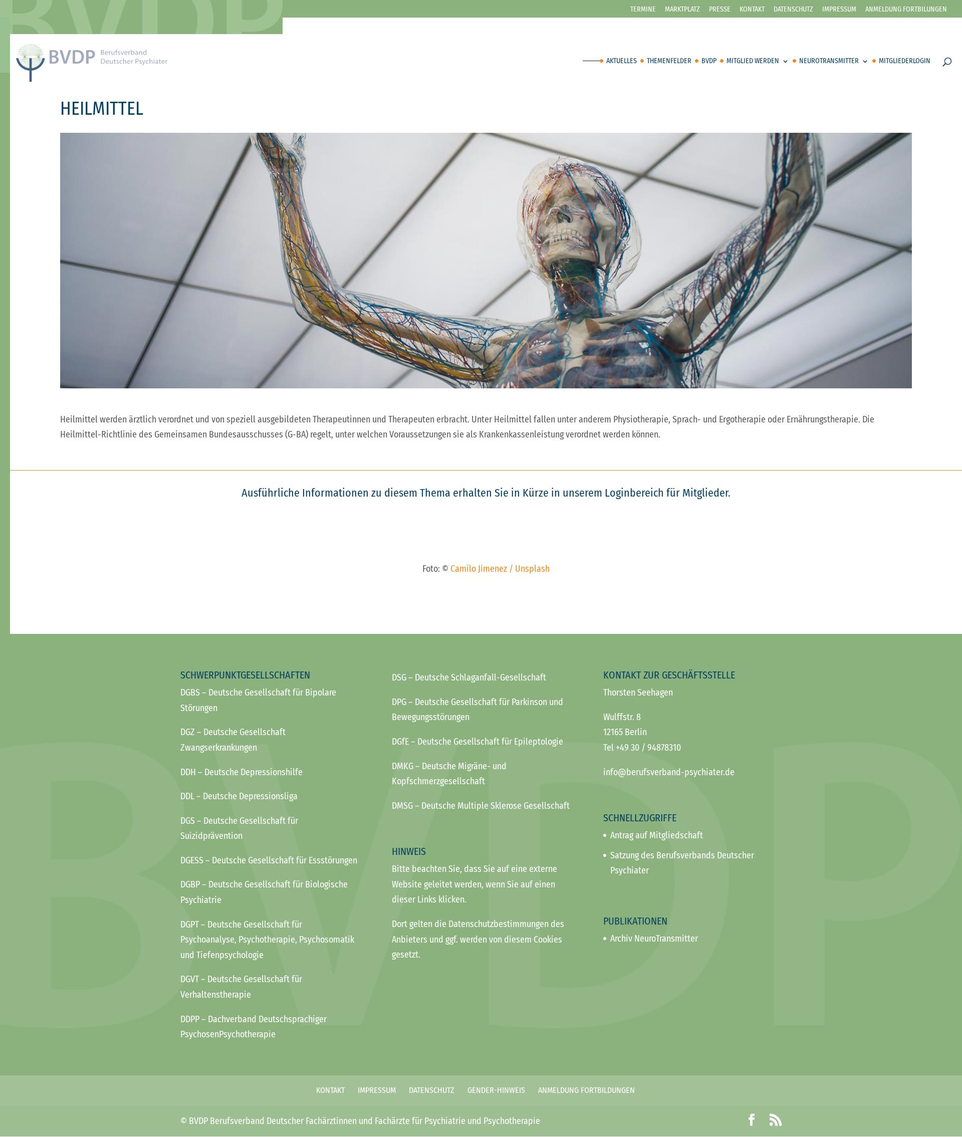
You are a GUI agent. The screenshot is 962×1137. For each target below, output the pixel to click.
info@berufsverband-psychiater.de (669, 772)
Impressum (839, 10)
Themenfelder (669, 61)
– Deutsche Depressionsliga (239, 796)
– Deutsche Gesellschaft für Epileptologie (477, 741)
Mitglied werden (753, 61)
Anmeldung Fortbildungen (586, 1090)
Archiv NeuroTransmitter (654, 938)
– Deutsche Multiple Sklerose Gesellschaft (481, 805)
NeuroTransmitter (829, 61)
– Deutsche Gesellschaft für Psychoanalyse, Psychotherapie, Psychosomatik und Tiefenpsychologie (267, 940)
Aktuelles (621, 61)
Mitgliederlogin (904, 61)
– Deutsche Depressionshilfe (241, 772)
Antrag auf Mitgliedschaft (656, 835)
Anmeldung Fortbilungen (906, 10)
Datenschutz (793, 10)
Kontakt (752, 10)
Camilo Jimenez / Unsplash (500, 568)
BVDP (708, 61)
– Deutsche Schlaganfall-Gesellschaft (469, 677)
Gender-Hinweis (496, 1090)
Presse (720, 10)
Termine (643, 10)
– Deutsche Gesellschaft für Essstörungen (268, 860)
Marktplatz (682, 10)
